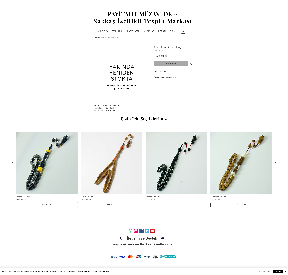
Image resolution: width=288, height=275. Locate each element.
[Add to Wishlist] (191, 63)
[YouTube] (152, 231)
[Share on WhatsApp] (155, 84)
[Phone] (121, 238)
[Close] (285, 271)
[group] (144, 169)
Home (96, 37)
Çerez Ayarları (264, 271)
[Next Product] (275, 162)
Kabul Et (278, 271)
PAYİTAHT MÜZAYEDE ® (143, 14)
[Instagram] (136, 231)
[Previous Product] (12, 162)
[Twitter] (147, 231)
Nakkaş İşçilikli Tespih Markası (142, 21)
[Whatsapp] (130, 231)
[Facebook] (141, 231)
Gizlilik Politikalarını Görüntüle (101, 271)
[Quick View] (47, 163)
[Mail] (162, 238)
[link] (183, 31)
